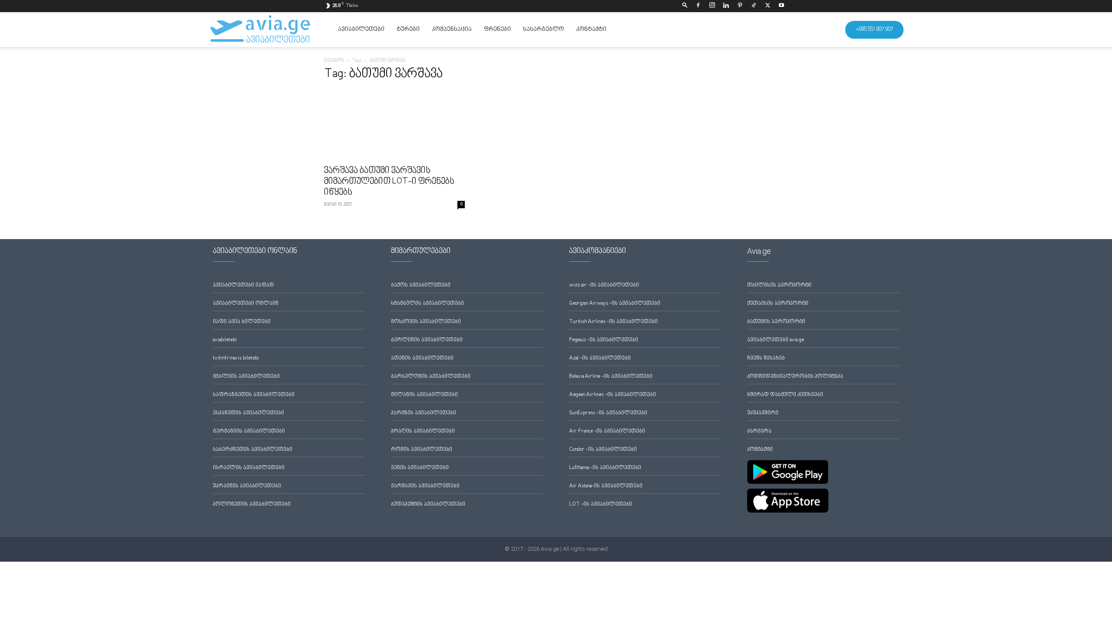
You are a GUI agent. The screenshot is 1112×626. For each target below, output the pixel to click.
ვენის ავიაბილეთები (420, 468)
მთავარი (334, 60)
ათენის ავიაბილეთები (422, 358)
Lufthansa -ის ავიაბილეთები (605, 468)
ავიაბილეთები (361, 29)
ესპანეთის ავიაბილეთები (248, 413)
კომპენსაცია (452, 29)
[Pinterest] (739, 6)
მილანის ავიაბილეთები (424, 395)
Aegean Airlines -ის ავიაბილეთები (612, 395)
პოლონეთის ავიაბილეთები (252, 504)
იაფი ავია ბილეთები (242, 322)
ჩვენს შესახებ (766, 358)
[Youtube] (781, 6)
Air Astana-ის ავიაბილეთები (605, 486)
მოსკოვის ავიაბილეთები (426, 322)
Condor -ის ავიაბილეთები (603, 449)
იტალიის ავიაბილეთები (246, 376)
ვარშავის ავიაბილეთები (425, 486)
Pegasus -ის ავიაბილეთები (603, 340)
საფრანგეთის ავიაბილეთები (254, 395)
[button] (685, 6)
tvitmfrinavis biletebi (236, 358)
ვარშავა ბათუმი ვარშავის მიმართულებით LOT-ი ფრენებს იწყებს (389, 182)
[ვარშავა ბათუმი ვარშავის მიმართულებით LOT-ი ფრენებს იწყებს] (394, 125)
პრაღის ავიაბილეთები (423, 431)
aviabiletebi (225, 340)
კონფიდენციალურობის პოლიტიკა (795, 376)
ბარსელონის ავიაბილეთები (430, 376)
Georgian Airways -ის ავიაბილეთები (614, 303)
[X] (767, 6)
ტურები (408, 29)
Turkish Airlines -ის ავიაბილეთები (613, 322)
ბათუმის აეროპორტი (776, 322)
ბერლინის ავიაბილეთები (427, 340)
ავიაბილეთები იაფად (243, 285)
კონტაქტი (591, 29)
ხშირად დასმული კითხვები (785, 395)
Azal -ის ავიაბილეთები (600, 358)
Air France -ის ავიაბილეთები (607, 431)
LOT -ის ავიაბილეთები (600, 504)
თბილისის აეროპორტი (779, 285)
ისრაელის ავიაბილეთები (249, 468)
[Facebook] (698, 6)
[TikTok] (753, 6)
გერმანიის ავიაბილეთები (249, 431)
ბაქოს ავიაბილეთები (420, 285)
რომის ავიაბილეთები (421, 449)
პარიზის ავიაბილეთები (423, 413)
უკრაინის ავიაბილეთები (247, 486)
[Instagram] (711, 6)
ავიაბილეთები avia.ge (775, 340)
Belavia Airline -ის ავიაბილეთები (610, 376)
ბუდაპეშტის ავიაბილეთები (428, 504)
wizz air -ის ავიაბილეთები (604, 285)
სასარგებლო (543, 29)
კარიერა (759, 431)
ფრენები (497, 29)
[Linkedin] (725, 6)
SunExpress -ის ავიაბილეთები (608, 413)
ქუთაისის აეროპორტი (777, 303)
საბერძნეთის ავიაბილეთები (252, 449)
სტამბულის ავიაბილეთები (427, 303)
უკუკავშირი (762, 413)
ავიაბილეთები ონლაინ (245, 303)
